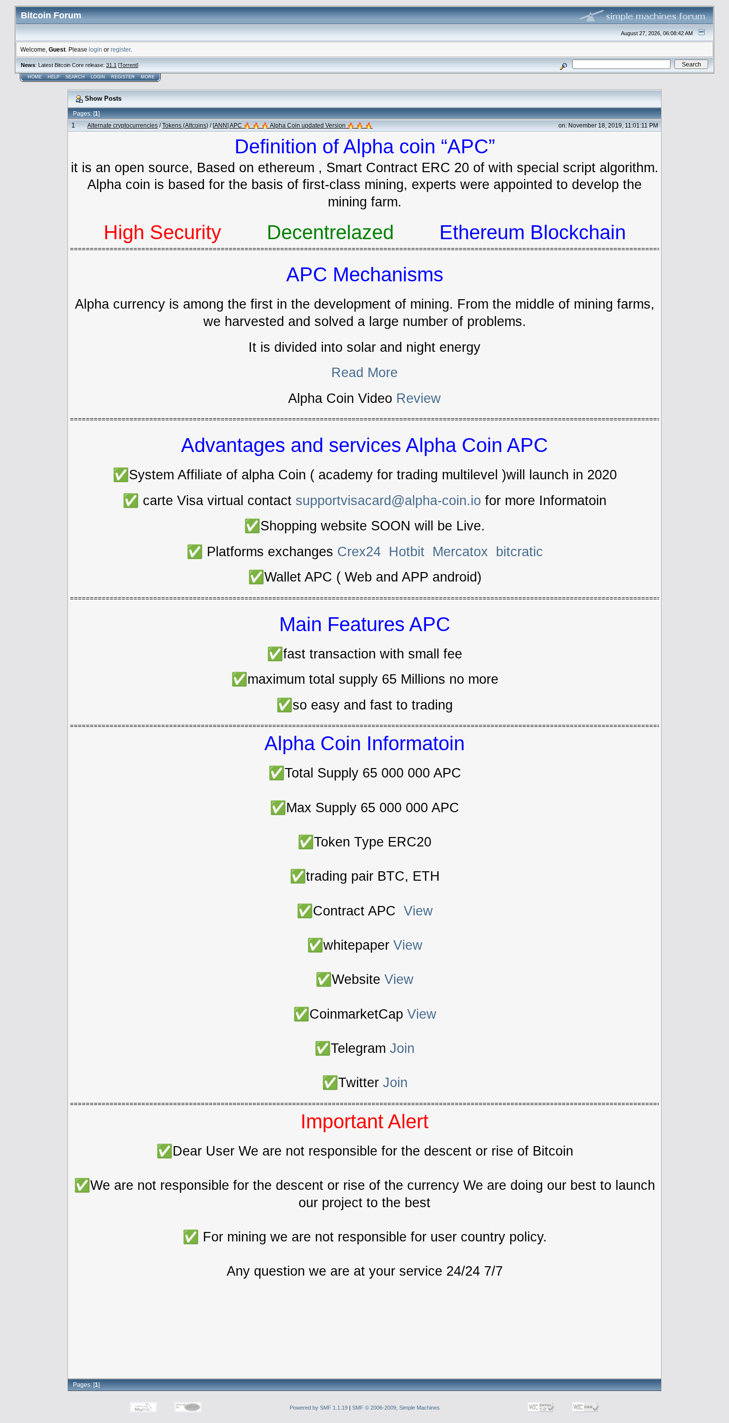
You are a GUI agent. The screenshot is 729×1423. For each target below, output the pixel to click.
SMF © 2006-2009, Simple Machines (396, 1408)
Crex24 (359, 551)
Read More (364, 372)
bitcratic (519, 551)
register (120, 49)
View (418, 911)
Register (123, 76)
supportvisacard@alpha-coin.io (388, 500)
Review (418, 398)
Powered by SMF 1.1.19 (319, 1408)
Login (98, 76)
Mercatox (460, 551)
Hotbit (407, 551)
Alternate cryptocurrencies (122, 125)
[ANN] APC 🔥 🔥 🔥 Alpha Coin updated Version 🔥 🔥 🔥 (292, 125)
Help (54, 76)
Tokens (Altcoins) (185, 125)
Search (75, 76)
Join (402, 1048)
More (148, 76)
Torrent (128, 65)
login (95, 49)
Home (35, 76)
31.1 (111, 65)
